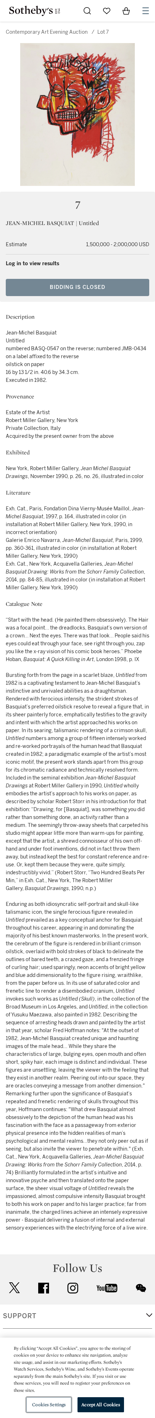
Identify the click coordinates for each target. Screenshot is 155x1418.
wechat (141, 1288)
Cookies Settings (49, 1404)
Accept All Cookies (100, 1404)
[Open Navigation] (145, 10)
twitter (14, 1287)
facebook (43, 1288)
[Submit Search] (87, 10)
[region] (77, 1378)
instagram (72, 1288)
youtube (107, 1288)
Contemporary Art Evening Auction (47, 32)
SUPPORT (19, 1316)
